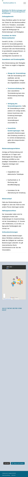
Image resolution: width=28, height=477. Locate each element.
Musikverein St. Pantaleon (7, 473)
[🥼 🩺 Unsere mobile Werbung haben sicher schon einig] (14, 367)
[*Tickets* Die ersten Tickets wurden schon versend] (14, 437)
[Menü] (24, 3)
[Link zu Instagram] (25, 473)
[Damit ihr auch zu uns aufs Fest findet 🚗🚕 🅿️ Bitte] (14, 352)
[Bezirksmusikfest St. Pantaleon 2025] (11, 3)
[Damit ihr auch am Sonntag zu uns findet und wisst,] (14, 316)
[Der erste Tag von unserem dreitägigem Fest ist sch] (14, 332)
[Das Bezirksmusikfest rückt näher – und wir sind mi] (14, 394)
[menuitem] (24, 3)
